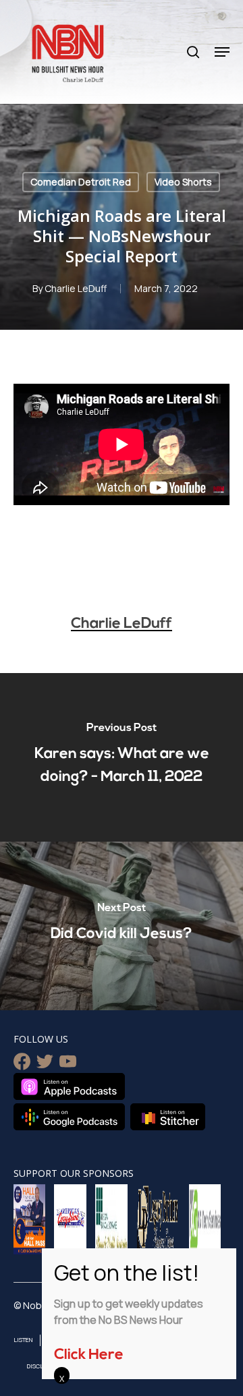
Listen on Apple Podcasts (69, 1086)
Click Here (89, 1355)
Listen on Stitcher (167, 1116)
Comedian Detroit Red (80, 181)
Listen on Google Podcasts (69, 1116)
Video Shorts (183, 181)
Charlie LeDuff (76, 288)
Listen (23, 1339)
